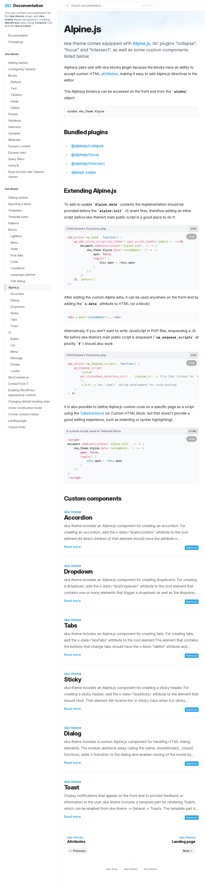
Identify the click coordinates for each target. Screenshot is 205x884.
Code (14, 261)
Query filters (16, 159)
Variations (14, 120)
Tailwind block (92, 413)
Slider (14, 249)
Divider (15, 364)
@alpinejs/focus (85, 154)
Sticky (15, 313)
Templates (15, 210)
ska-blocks (130, 869)
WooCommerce (18, 377)
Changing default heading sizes (29, 401)
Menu (14, 242)
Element (16, 82)
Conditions (18, 268)
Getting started (18, 62)
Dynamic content (19, 146)
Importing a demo (19, 204)
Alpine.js (13, 287)
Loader (15, 371)
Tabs (14, 319)
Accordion (17, 294)
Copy (191, 236)
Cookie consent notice (23, 414)
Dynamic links (17, 152)
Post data (17, 255)
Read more (72, 546)
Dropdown (18, 306)
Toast (14, 326)
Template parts (18, 216)
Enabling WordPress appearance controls (22, 392)
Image (15, 101)
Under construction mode (25, 407)
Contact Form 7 (18, 383)
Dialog (15, 300)
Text (14, 88)
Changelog (15, 42)
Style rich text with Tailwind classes (26, 174)
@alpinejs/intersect (88, 163)
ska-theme (72, 512)
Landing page (17, 420)
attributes (109, 74)
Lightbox (16, 236)
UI (9, 332)
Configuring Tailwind (21, 69)
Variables (14, 133)
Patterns (13, 223)
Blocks (12, 75)
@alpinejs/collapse (87, 146)
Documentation (18, 35)
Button (15, 338)
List (13, 345)
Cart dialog (18, 281)
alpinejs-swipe (83, 172)
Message (17, 358)
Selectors (14, 127)
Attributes (14, 139)
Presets (13, 114)
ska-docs (112, 869)
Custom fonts (16, 427)
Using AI (13, 165)
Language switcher (23, 274)
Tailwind (16, 95)
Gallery (15, 107)
